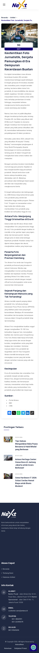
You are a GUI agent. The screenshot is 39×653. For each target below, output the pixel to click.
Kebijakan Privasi (20, 648)
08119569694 (13, 630)
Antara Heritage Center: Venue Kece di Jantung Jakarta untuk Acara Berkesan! (26, 463)
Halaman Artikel (8, 577)
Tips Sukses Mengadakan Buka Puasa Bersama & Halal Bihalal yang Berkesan (26, 445)
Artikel (12, 18)
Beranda (4, 18)
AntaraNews (19, 644)
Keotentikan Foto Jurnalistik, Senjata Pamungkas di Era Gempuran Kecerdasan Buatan (19, 61)
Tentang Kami (7, 573)
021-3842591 (17, 619)
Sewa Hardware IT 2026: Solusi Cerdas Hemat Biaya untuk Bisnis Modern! (26, 482)
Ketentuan (7, 648)
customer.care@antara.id (18, 611)
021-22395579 (17, 622)
